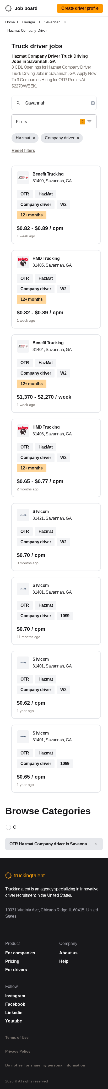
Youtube (13, 1021)
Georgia (28, 22)
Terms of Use (17, 1037)
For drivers (16, 969)
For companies (20, 953)
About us (68, 953)
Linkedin (14, 1012)
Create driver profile (80, 8)
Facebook (15, 1004)
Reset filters (23, 150)
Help (63, 961)
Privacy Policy (17, 1051)
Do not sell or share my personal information (45, 1065)
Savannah (52, 22)
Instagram (15, 996)
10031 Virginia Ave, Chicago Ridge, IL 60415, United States (51, 913)
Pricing (12, 961)
